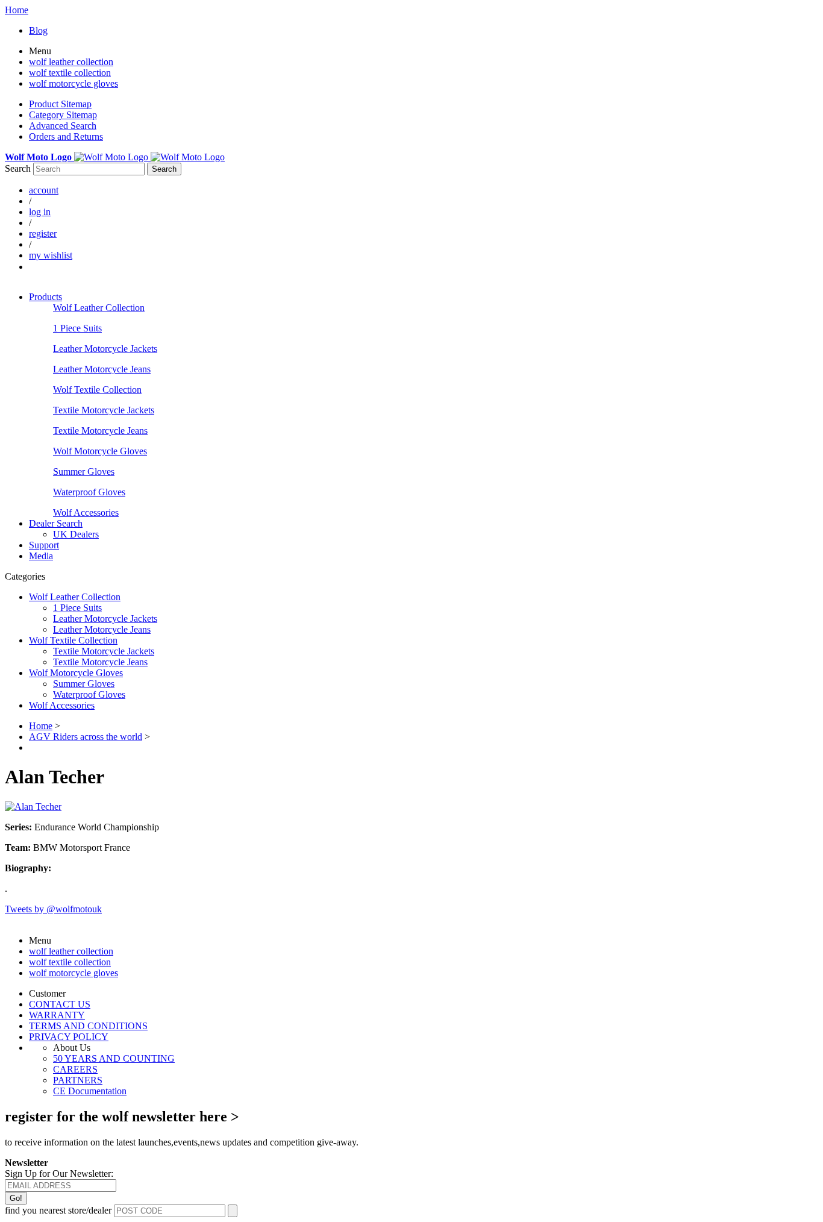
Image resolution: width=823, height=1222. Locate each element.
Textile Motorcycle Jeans (100, 430)
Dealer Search (56, 523)
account (43, 190)
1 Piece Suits (77, 328)
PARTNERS (77, 1080)
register (43, 233)
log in (40, 212)
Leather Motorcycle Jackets (105, 348)
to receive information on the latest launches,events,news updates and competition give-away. (181, 1142)
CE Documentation (90, 1091)
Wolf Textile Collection (97, 389)
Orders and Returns (66, 136)
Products (45, 297)
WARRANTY (57, 1015)
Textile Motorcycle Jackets (103, 410)
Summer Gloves (83, 471)
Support (44, 545)
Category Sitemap (63, 115)
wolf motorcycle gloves (73, 83)
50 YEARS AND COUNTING (114, 1058)
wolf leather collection (71, 62)
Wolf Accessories (86, 512)
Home (16, 10)
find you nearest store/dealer (58, 1210)
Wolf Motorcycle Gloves (100, 451)
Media (41, 556)
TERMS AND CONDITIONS (88, 1026)
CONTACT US (59, 1004)
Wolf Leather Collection (99, 307)
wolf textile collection (70, 72)
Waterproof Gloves (89, 492)
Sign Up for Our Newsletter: (59, 1173)
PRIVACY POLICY (68, 1037)
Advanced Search (62, 126)
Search (18, 168)
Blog (38, 30)
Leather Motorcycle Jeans (102, 369)
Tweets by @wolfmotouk (53, 909)
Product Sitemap (60, 104)
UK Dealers (76, 534)
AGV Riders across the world (85, 737)
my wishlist (50, 255)
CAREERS (75, 1069)
